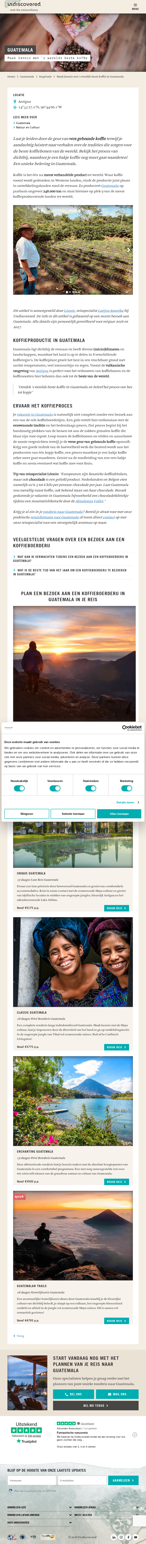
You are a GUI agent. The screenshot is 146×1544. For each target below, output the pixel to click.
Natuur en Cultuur (27, 127)
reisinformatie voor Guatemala (54, 517)
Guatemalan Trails (32, 1286)
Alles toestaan (119, 813)
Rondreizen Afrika (85, 1507)
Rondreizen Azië (16, 1507)
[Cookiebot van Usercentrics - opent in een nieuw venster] (125, 728)
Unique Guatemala (31, 873)
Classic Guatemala (32, 1012)
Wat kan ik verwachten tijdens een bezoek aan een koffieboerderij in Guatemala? (70, 558)
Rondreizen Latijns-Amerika (23, 1515)
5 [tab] (79, 292)
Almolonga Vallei (89, 501)
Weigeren (27, 813)
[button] (73, 1394)
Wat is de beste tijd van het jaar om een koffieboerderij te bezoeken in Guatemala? (70, 572)
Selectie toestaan (73, 813)
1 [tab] (67, 292)
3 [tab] (73, 292)
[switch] (55, 788)
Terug (20, 1336)
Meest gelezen (83, 1515)
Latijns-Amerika (110, 311)
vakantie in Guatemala (35, 414)
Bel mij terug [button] (94, 1405)
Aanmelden (122, 1480)
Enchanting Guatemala (35, 1151)
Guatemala (22, 123)
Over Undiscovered (18, 1523)
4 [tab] (76, 292)
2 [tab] (70, 292)
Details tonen (125, 802)
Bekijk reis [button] (115, 908)
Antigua (42, 371)
